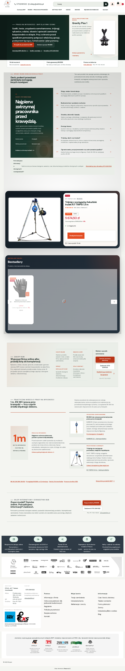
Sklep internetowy (61, 668)
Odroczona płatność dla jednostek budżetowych (53, 602)
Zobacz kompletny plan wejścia (98, 465)
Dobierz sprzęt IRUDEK (44, 45)
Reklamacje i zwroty (78, 604)
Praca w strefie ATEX (71, 481)
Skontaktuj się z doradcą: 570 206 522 (99, 166)
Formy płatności (104, 604)
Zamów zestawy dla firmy (105, 359)
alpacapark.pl (89, 645)
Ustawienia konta (77, 601)
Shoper (10, 662)
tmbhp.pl (48, 645)
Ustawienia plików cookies (107, 611)
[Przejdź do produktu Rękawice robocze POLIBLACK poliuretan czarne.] (20, 287)
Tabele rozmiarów (104, 601)
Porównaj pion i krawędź (95, 434)
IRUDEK (80, 199)
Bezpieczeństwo (50, 613)
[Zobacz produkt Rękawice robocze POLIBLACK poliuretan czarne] (27, 294)
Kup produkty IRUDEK (91, 503)
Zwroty (100, 608)
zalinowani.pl (62, 647)
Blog (99, 614)
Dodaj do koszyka (76, 236)
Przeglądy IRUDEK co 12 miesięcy (37, 481)
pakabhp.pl (75, 647)
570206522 (22, 4)
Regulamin (48, 606)
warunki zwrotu (25, 65)
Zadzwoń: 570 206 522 (105, 366)
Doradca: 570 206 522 (51, 51)
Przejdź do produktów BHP (23, 45)
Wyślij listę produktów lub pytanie (106, 373)
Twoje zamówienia (78, 598)
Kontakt (47, 616)
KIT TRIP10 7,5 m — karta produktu (98, 470)
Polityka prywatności (52, 610)
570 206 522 (88, 65)
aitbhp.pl (34, 645)
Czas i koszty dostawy (106, 598)
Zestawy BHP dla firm (20, 51)
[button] (106, 4)
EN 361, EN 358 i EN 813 (18, 481)
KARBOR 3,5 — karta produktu (96, 439)
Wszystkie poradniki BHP (105, 481)
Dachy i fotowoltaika (56, 481)
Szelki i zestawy (36, 51)
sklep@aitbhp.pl (37, 4)
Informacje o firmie (51, 598)
